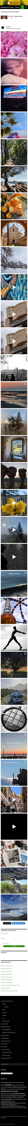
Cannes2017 (21, 1085)
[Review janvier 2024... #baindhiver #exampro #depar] (14, 773)
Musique (4, 1012)
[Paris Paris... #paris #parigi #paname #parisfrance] (14, 341)
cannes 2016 (15, 1085)
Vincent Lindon (23, 1107)
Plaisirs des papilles (5, 1026)
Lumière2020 (4, 1099)
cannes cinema (12, 1087)
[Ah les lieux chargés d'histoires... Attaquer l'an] (14, 449)
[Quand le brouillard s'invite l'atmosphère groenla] (14, 907)
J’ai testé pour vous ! (6, 1041)
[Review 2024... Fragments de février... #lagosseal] (14, 746)
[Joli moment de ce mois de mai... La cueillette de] (14, 44)
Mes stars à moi (4, 1043)
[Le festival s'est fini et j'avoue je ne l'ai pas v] (14, 71)
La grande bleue (5, 1038)
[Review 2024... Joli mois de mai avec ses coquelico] (14, 665)
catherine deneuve (22, 1087)
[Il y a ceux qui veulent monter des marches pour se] (14, 98)
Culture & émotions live (7, 1001)
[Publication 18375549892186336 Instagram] (14, 287)
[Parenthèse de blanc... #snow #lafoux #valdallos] (14, 260)
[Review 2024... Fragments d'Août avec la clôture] (14, 584)
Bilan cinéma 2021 (5, 988)
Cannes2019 (4, 1087)
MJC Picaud (18, 1099)
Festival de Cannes (9, 1091)
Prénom (3, 938)
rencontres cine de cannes (7, 1106)
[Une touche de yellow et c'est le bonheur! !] (14, 503)
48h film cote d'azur (16, 1082)
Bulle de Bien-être (6, 1052)
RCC (16, 1104)
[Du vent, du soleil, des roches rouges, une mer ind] (14, 179)
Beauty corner (6, 1055)
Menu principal (26, 7)
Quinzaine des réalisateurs (8, 1104)
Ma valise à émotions (6, 1058)
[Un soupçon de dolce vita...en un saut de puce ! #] (14, 800)
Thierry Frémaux (10, 1107)
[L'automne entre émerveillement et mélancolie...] (14, 827)
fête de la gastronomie (21, 1095)
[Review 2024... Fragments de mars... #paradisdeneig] (14, 719)
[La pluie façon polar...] (14, 557)
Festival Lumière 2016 (6, 1095)
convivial (7, 1089)
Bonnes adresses (6, 1029)
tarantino (3, 1107)
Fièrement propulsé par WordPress (8, 1124)
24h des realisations (6, 1082)
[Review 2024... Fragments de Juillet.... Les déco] (14, 611)
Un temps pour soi (5, 1049)
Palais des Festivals (7, 1103)
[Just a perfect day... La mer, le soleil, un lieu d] (14, 395)
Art (3, 1018)
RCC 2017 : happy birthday (15, 16)
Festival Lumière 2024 (6, 968)
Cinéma (4, 1004)
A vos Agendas (4, 1024)
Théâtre (4, 1015)
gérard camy (4, 1097)
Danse (3, 1009)
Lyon (10, 1099)
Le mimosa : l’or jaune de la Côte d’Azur (10, 985)
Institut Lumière (11, 1097)
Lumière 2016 (21, 1097)
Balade (2, 1085)
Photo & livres (5, 1021)
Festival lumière (19, 1093)
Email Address (4, 933)
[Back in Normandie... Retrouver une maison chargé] (14, 530)
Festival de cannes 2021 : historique (9, 990)
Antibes (22, 1082)
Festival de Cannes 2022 (6, 977)
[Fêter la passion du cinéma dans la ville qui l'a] (14, 853)
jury (16, 1097)
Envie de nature (5, 1035)
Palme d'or (16, 1103)
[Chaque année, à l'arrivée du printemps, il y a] (14, 206)
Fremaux (13, 1095)
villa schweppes (17, 1107)
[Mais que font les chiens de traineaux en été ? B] (14, 880)
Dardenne (22, 1089)
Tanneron (23, 1106)
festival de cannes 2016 (7, 1093)
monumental (24, 1099)
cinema (3, 1089)
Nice (7, 1101)
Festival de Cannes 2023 (6, 974)
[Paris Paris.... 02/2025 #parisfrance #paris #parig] (14, 314)
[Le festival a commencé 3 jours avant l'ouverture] (14, 125)
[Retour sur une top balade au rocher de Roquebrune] (14, 476)
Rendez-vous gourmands (8, 1032)
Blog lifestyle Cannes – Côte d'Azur (11, 7)
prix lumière (22, 1103)
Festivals (6, 1006)
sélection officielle (17, 1106)
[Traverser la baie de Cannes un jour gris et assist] (14, 233)
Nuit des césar (12, 1101)
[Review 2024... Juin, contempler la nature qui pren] (14, 638)
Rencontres (4, 1046)
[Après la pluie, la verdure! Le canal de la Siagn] (14, 152)
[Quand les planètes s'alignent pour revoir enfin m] (14, 422)
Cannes (7, 1084)
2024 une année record (6, 965)
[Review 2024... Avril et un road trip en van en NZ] (14, 692)
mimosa (13, 1099)
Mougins (3, 1101)
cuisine (10, 1089)
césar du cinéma (16, 1089)
